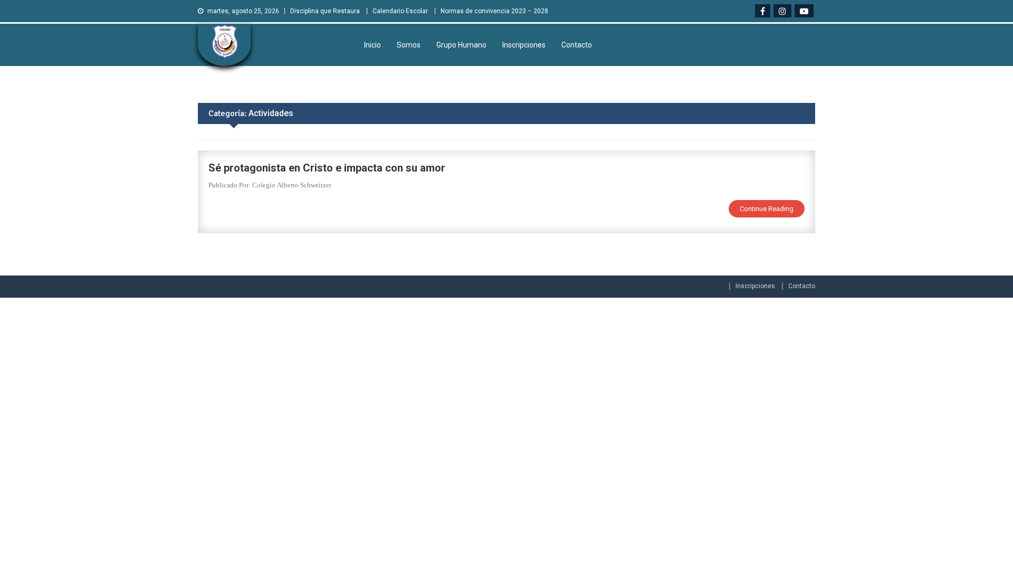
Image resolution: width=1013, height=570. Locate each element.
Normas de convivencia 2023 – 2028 (494, 11)
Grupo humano (461, 45)
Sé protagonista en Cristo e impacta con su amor (326, 168)
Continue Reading (767, 209)
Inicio (372, 45)
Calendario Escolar (400, 11)
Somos (409, 45)
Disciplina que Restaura (325, 11)
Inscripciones (524, 45)
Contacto (576, 45)
